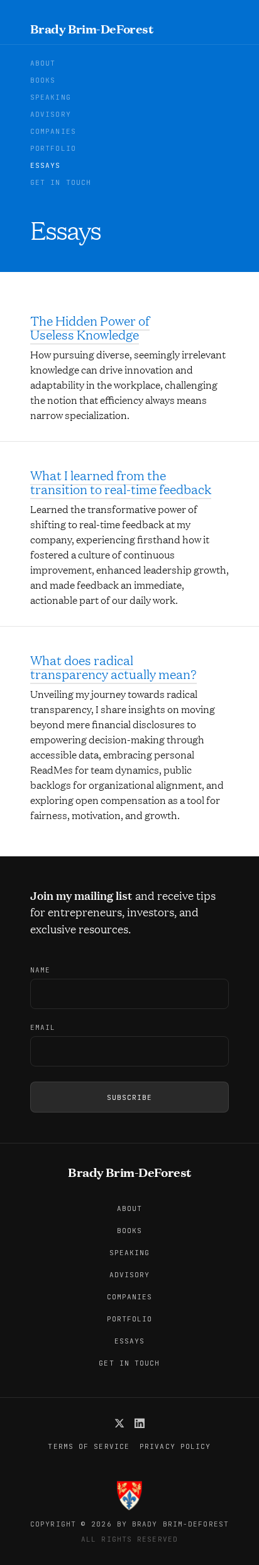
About (43, 63)
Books (43, 80)
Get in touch (60, 182)
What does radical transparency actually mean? (113, 667)
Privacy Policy (175, 1446)
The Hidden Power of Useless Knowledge (90, 327)
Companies (53, 131)
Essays (45, 165)
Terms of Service (89, 1446)
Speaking (50, 97)
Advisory (50, 114)
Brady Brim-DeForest (91, 28)
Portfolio (53, 148)
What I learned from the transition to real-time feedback (120, 482)
